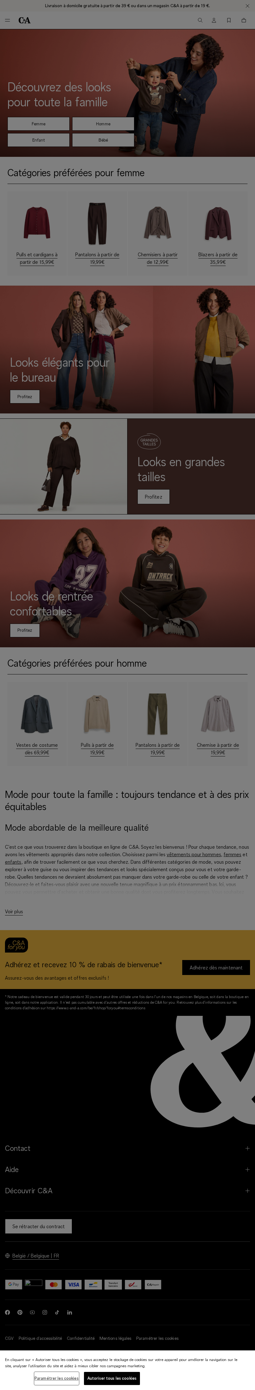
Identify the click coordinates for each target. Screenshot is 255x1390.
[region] (127, 1370)
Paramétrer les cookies (57, 1378)
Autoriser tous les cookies (112, 1378)
